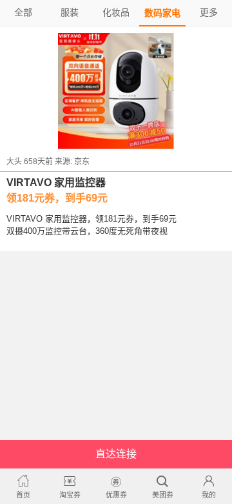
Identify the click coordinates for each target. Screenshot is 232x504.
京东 (82, 161)
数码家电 (162, 13)
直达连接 (116, 453)
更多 (209, 12)
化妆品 (116, 12)
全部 (23, 12)
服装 (70, 12)
